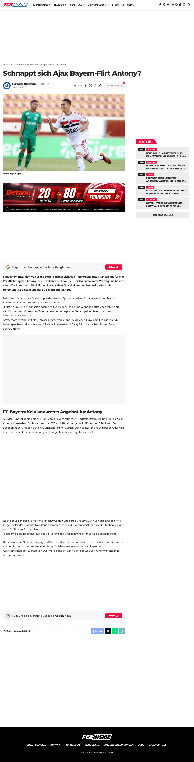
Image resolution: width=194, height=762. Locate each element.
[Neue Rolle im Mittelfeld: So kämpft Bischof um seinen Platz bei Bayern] (162, 152)
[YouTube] (168, 4)
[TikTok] (180, 4)
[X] (164, 4)
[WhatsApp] (184, 4)
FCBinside (8, 64)
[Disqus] (64, 680)
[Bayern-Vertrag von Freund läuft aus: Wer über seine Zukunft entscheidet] (162, 202)
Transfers (150, 174)
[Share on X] (90, 85)
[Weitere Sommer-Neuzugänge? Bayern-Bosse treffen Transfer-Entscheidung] (162, 165)
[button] (188, 4)
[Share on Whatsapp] (95, 85)
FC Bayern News (151, 149)
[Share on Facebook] (86, 85)
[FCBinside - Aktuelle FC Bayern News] (15, 4)
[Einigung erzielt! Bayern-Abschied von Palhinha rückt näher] (162, 177)
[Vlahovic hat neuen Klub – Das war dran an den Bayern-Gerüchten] (162, 190)
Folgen (112, 267)
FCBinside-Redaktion (24, 84)
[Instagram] (176, 4)
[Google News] (172, 4)
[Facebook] (160, 4)
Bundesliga (21, 64)
